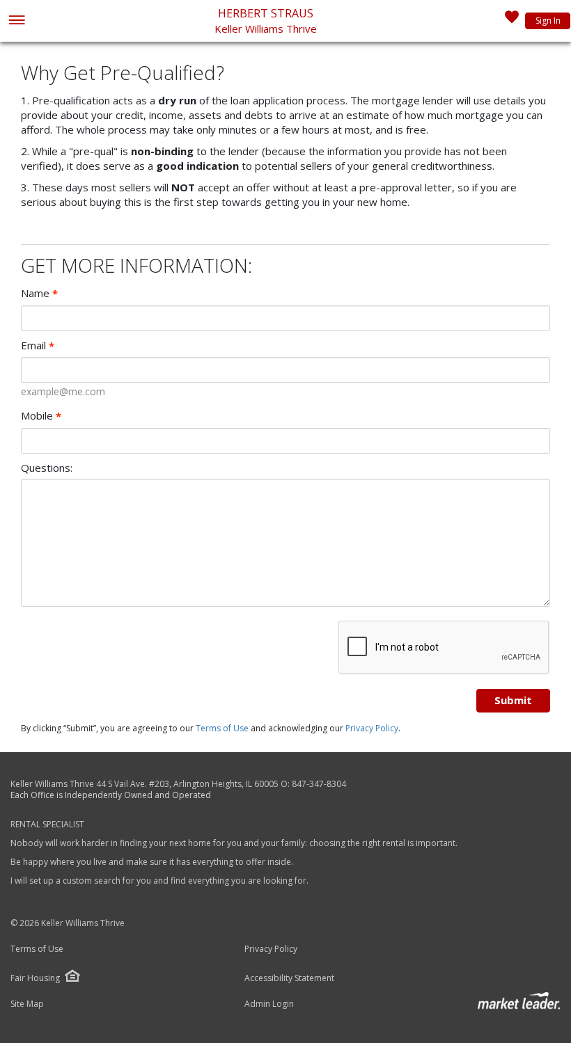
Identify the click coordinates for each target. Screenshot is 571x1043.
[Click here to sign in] (511, 21)
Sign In (548, 20)
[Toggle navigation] (16, 21)
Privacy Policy (371, 728)
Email (37, 345)
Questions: (46, 468)
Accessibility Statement (289, 978)
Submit (513, 700)
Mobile (41, 415)
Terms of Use (222, 728)
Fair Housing (35, 978)
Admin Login (269, 1004)
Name (39, 293)
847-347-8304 (319, 784)
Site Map (27, 1004)
